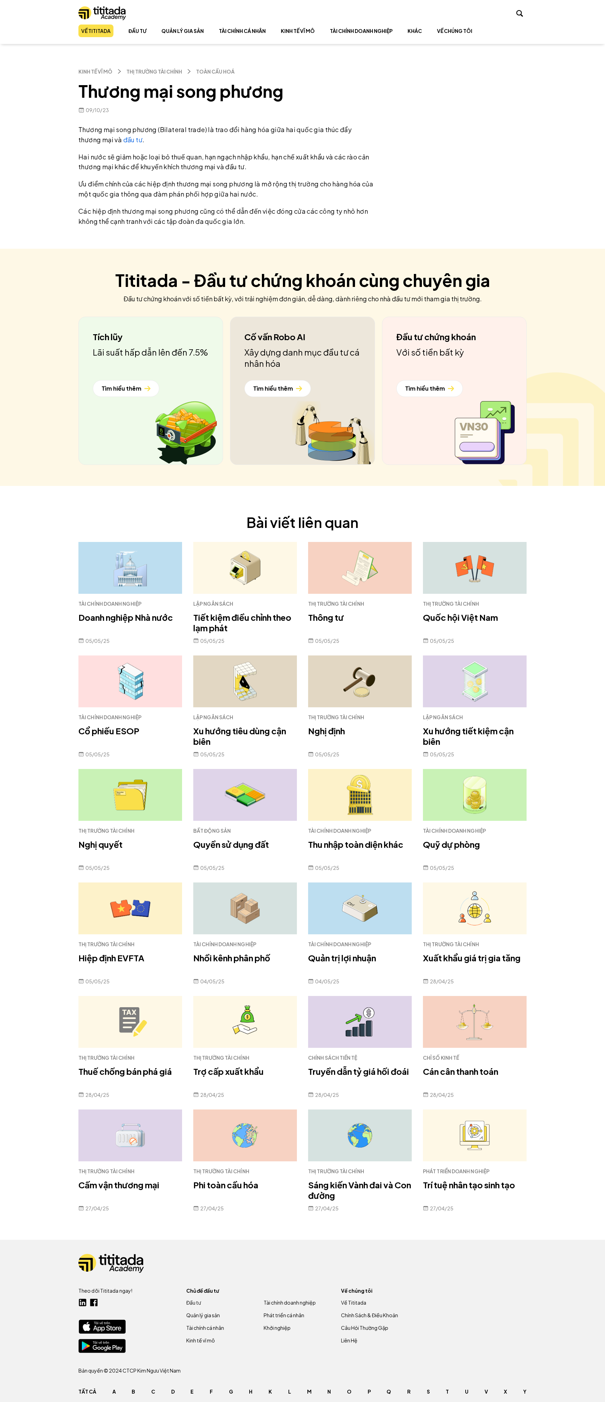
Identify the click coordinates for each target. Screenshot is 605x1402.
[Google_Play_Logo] (102, 1346)
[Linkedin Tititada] (82, 1302)
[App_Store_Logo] (102, 1326)
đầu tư (132, 140)
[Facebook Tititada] (94, 1302)
